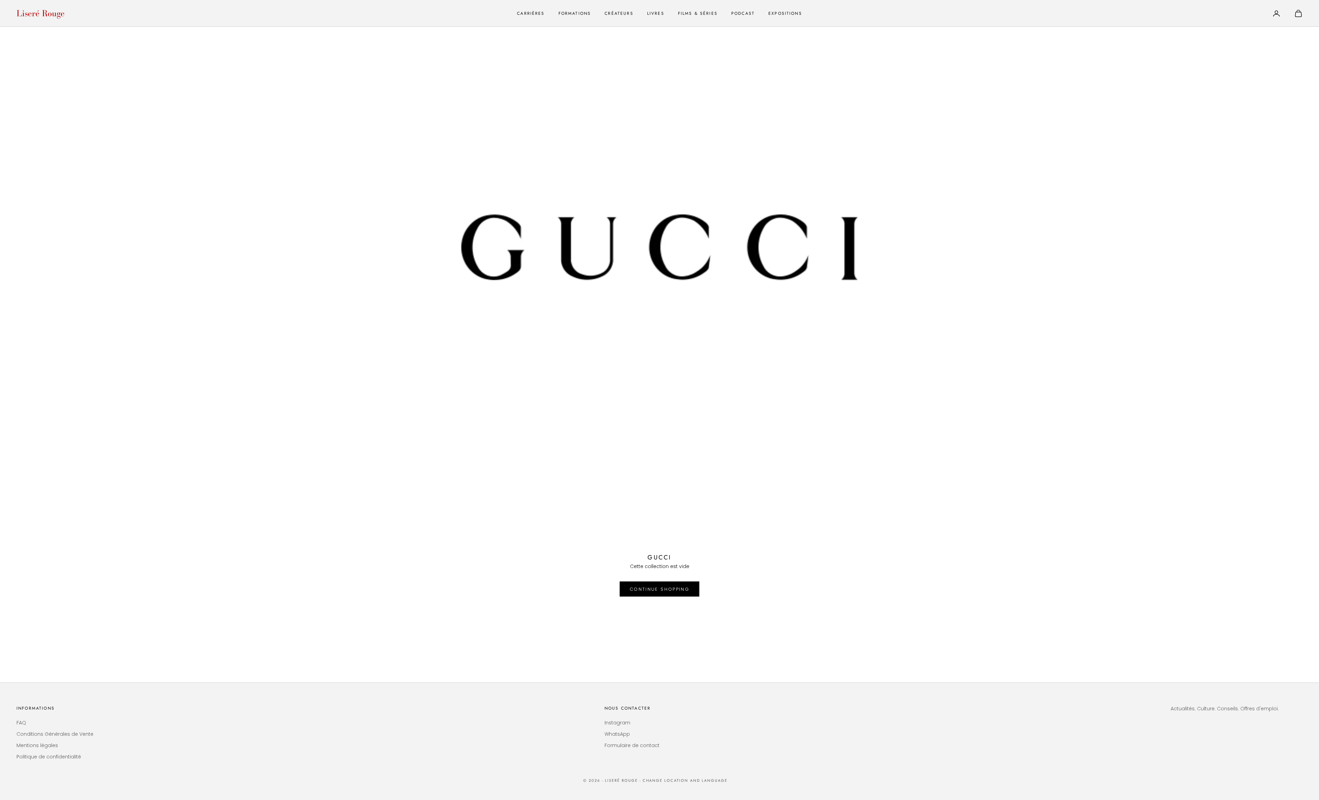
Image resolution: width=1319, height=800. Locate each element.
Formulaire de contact (632, 745)
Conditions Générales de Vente (54, 734)
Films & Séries (698, 13)
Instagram (617, 722)
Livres (655, 13)
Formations (575, 13)
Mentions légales (37, 745)
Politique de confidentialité (48, 756)
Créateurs (619, 13)
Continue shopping (659, 589)
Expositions (785, 13)
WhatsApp (617, 734)
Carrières (530, 13)
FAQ (21, 722)
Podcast (743, 13)
